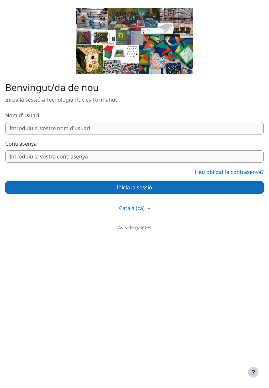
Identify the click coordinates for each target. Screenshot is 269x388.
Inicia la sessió (134, 187)
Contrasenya (21, 143)
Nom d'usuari (22, 115)
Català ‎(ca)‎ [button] (132, 208)
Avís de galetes (134, 227)
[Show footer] (253, 372)
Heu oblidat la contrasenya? (229, 172)
